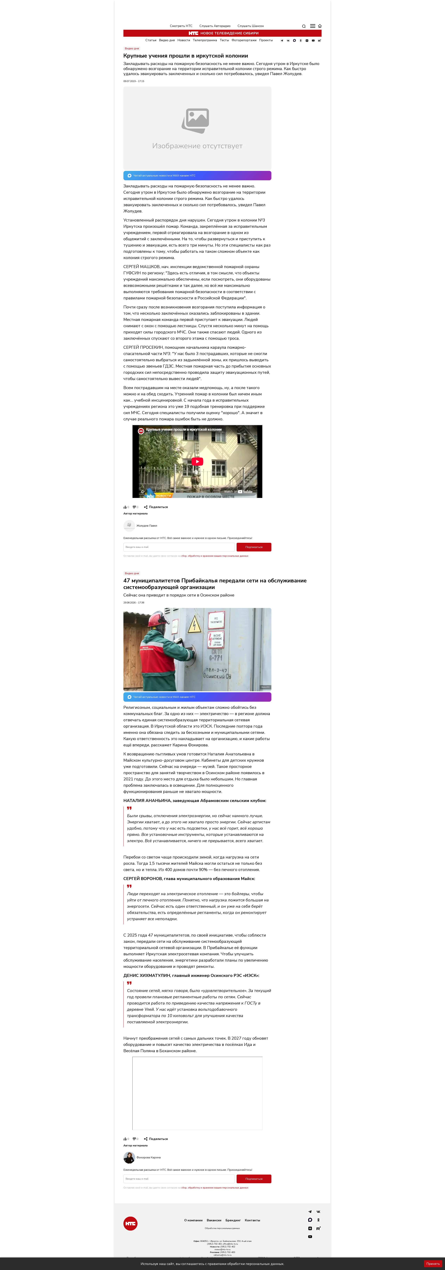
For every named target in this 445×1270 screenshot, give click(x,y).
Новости (183, 40)
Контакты (252, 1220)
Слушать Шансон (251, 26)
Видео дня (167, 40)
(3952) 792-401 (214, 1244)
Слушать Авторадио (215, 26)
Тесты (224, 40)
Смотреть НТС (181, 26)
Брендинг (233, 1220)
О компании (193, 1220)
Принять (433, 1264)
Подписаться (253, 547)
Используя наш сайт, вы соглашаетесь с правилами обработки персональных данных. (212, 1263)
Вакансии (214, 1220)
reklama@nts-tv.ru (223, 1255)
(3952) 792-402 (227, 1246)
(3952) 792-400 (227, 1252)
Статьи (150, 40)
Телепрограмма (205, 40)
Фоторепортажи (244, 40)
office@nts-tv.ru (230, 1244)
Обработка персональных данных (222, 1228)
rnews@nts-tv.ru (222, 1249)
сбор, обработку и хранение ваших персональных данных (214, 556)
